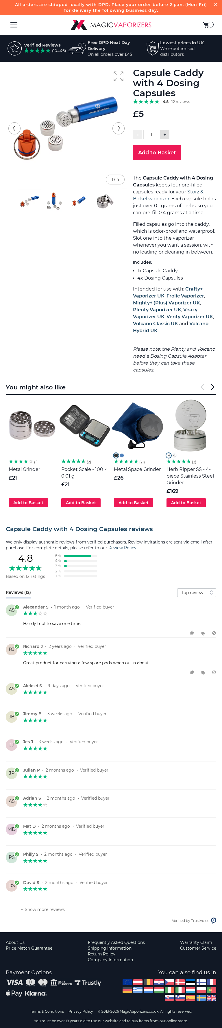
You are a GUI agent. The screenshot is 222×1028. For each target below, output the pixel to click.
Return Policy (101, 954)
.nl (148, 990)
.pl (201, 990)
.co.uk (211, 998)
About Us (15, 942)
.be (148, 982)
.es (190, 998)
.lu (190, 990)
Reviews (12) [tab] (18, 592)
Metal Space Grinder (137, 469)
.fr (211, 982)
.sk (169, 998)
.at (138, 982)
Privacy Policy (81, 1011)
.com (127, 982)
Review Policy (122, 547)
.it (180, 990)
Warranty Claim (196, 942)
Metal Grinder (24, 469)
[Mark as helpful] (192, 633)
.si (180, 998)
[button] (118, 76)
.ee (190, 982)
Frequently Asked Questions (116, 942)
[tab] (111, 529)
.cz (169, 982)
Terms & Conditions (47, 1011)
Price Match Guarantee (29, 948)
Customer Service (198, 948)
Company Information (110, 959)
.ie (169, 990)
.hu (159, 990)
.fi (201, 982)
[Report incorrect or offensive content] (214, 633)
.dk (180, 982)
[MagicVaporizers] (111, 25)
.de (127, 990)
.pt (211, 990)
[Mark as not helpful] (203, 633)
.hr (159, 982)
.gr (138, 990)
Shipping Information (110, 948)
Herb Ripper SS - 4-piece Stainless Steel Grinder (190, 476)
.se (201, 998)
